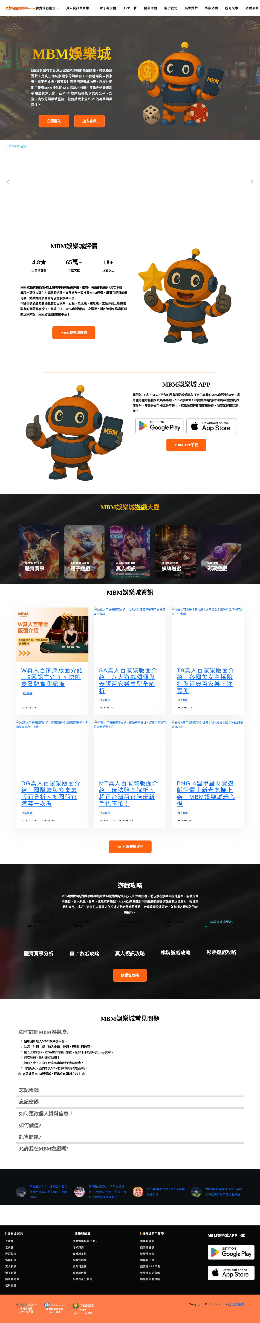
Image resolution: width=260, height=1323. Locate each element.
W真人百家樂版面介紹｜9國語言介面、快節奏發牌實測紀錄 (52, 677)
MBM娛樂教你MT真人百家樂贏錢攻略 (166, 1191)
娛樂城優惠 (147, 1247)
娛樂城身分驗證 (83, 1279)
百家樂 (9, 1240)
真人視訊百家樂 (77, 8)
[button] (130, 1032)
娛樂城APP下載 (150, 1266)
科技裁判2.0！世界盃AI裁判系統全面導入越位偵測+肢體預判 (48, 1192)
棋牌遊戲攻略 (175, 953)
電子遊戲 (183, 813)
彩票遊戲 (211, 8)
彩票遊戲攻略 (221, 952)
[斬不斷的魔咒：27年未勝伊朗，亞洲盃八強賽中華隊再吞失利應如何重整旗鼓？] (79, 1192)
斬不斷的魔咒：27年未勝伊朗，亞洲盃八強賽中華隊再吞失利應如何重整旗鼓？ (107, 1192)
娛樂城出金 (147, 1259)
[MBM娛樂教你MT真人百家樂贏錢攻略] (138, 1192)
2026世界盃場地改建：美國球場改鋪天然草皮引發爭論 (223, 1191)
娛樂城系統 (80, 1253)
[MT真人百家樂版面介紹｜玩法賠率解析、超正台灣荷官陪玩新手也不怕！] (130, 747)
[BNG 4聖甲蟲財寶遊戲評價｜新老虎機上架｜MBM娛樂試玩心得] (208, 747)
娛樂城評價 (80, 1272)
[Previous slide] (8, 182)
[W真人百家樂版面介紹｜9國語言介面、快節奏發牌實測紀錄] (52, 635)
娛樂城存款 (147, 1253)
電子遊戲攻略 (84, 954)
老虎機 (9, 1247)
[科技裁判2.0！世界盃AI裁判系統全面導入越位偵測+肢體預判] (21, 1192)
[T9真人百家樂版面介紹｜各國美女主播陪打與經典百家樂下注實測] (208, 635)
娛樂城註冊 (147, 1240)
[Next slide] (252, 182)
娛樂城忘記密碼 (150, 1272)
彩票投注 (11, 1259)
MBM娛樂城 (20, 8)
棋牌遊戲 (191, 8)
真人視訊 (27, 693)
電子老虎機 (108, 8)
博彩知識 (78, 1247)
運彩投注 (11, 1253)
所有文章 (231, 8)
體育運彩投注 (46, 8)
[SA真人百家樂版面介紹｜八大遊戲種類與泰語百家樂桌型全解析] (130, 635)
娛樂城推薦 (80, 1266)
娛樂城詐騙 (80, 1259)
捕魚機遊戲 (12, 1279)
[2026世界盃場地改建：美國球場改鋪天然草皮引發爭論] (196, 1192)
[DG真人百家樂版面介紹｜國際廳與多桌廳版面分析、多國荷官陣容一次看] (52, 747)
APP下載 (130, 8)
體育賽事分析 (39, 953)
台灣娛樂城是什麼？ (85, 1240)
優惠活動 (150, 8)
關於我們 (171, 8)
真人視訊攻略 (130, 953)
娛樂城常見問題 (150, 1279)
